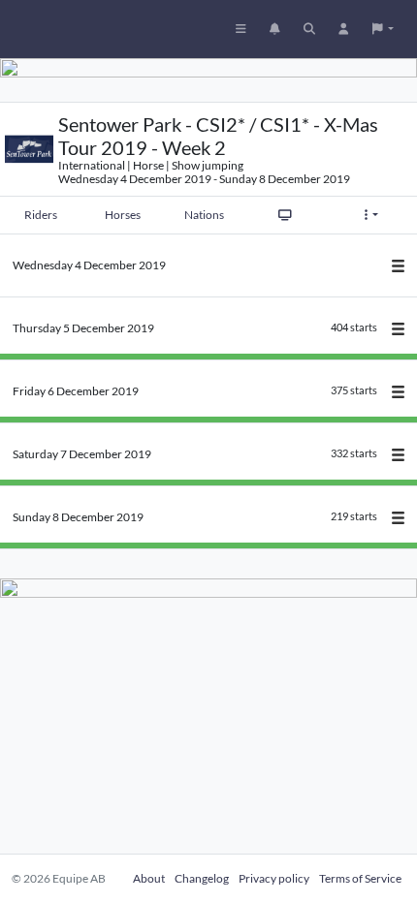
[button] (383, 29)
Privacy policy (274, 878)
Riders (40, 214)
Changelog (202, 878)
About (149, 878)
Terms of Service (360, 878)
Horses (123, 214)
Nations (204, 214)
